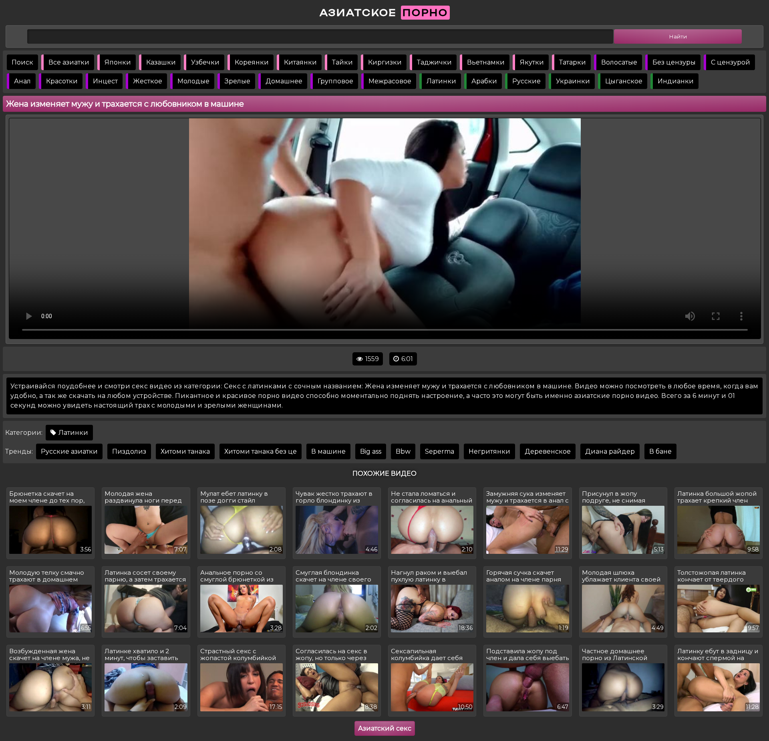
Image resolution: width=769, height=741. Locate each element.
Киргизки (385, 62)
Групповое (335, 81)
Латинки (441, 81)
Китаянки (300, 62)
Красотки (62, 81)
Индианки (676, 81)
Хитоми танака (185, 451)
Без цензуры (674, 62)
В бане (660, 451)
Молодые (193, 81)
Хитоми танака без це (260, 451)
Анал (22, 81)
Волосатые (619, 62)
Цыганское (623, 81)
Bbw (403, 451)
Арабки (484, 81)
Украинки (573, 81)
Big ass (370, 451)
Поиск (22, 62)
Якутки (532, 62)
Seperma (439, 451)
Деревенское (548, 451)
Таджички (434, 62)
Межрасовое (389, 81)
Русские (526, 81)
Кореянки (252, 62)
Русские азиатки (69, 451)
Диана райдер (610, 451)
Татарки (572, 62)
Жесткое (147, 81)
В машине (328, 451)
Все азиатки (68, 62)
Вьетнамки (486, 62)
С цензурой (730, 62)
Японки (118, 62)
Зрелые (237, 81)
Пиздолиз (129, 451)
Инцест (105, 81)
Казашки (161, 62)
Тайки (342, 62)
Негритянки (489, 451)
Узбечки (205, 62)
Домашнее (284, 81)
